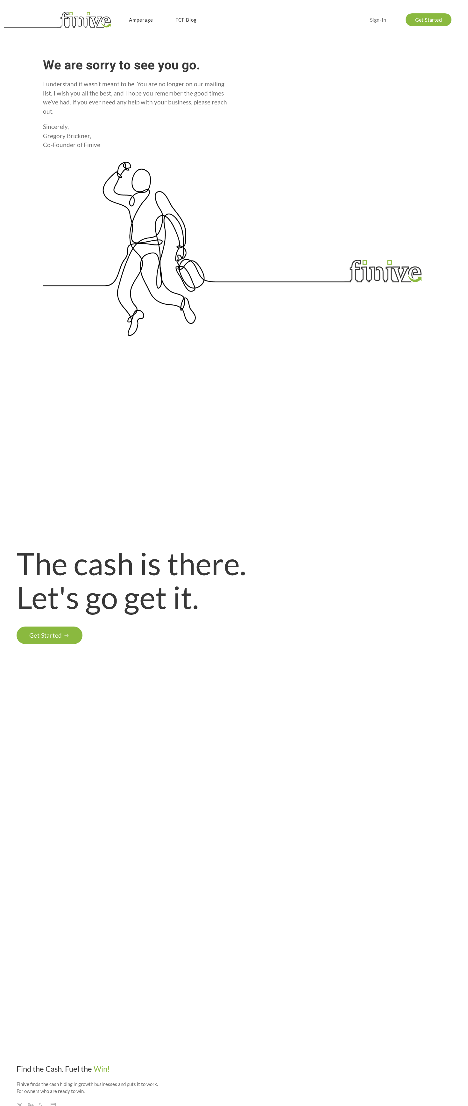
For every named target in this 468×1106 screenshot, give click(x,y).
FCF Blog (186, 20)
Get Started (45, 635)
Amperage (141, 20)
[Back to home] (58, 20)
